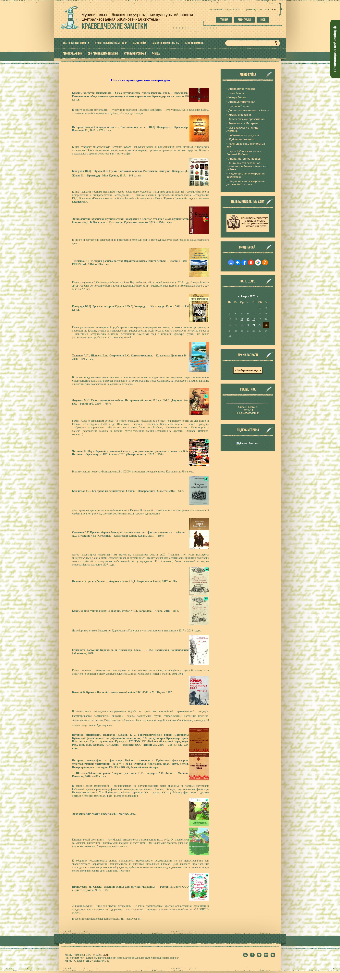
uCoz (106, 954)
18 (236, 325)
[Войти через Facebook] (244, 262)
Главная (224, 19)
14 (253, 319)
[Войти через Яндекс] (251, 262)
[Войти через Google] (258, 262)
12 (242, 319)
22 (260, 325)
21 (253, 325)
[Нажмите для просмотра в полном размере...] (199, 100)
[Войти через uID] (231, 262)
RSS (274, 9)
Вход (263, 19)
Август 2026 (248, 296)
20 (248, 325)
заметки (114, 26)
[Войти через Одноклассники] (265, 262)
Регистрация (244, 19)
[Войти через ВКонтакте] (238, 262)
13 (248, 319)
